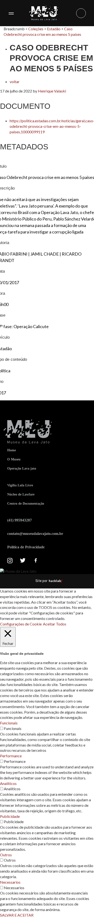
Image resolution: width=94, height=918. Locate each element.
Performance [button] (11, 755)
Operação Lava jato (21, 468)
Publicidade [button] (10, 816)
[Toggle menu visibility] (11, 13)
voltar (15, 81)
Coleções (35, 28)
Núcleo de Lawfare (20, 494)
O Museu (13, 459)
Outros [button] (6, 854)
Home (11, 450)
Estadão (53, 28)
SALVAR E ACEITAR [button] (17, 915)
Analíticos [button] (8, 783)
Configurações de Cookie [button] (21, 624)
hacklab (55, 581)
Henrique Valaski (52, 91)
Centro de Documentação (25, 503)
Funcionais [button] (9, 723)
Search (81, 13)
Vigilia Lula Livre (20, 485)
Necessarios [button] (10, 882)
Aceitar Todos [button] (54, 624)
